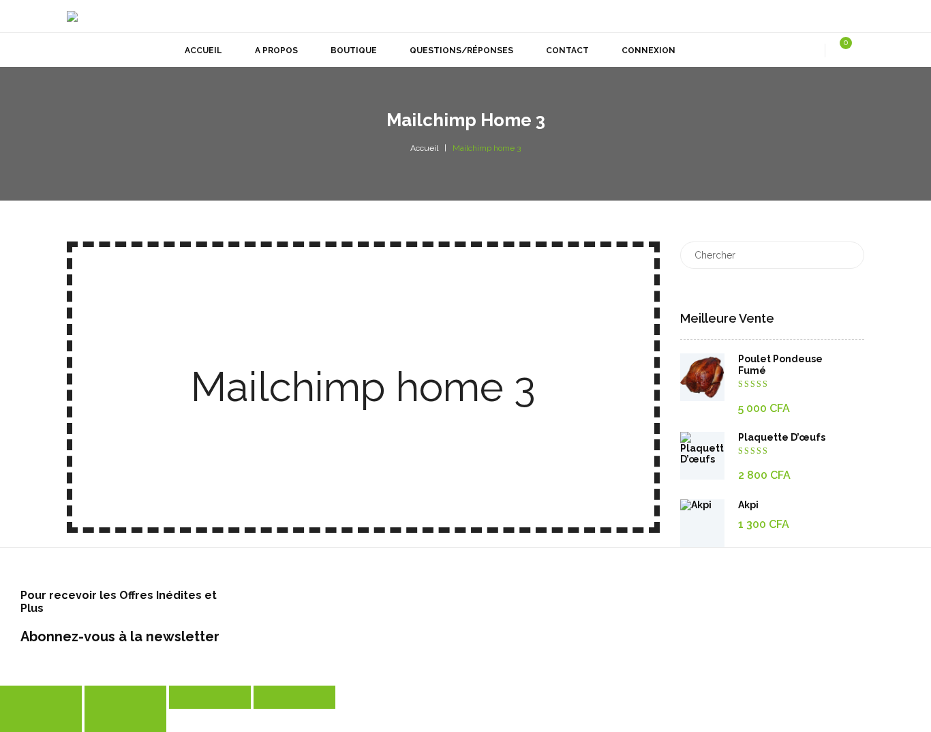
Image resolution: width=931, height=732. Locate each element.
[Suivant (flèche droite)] (125, 720)
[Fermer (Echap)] (294, 697)
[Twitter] (790, 16)
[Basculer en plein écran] (125, 697)
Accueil (424, 148)
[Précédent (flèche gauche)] (41, 720)
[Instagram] (846, 16)
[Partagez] (210, 697)
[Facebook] (818, 16)
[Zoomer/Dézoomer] (41, 697)
